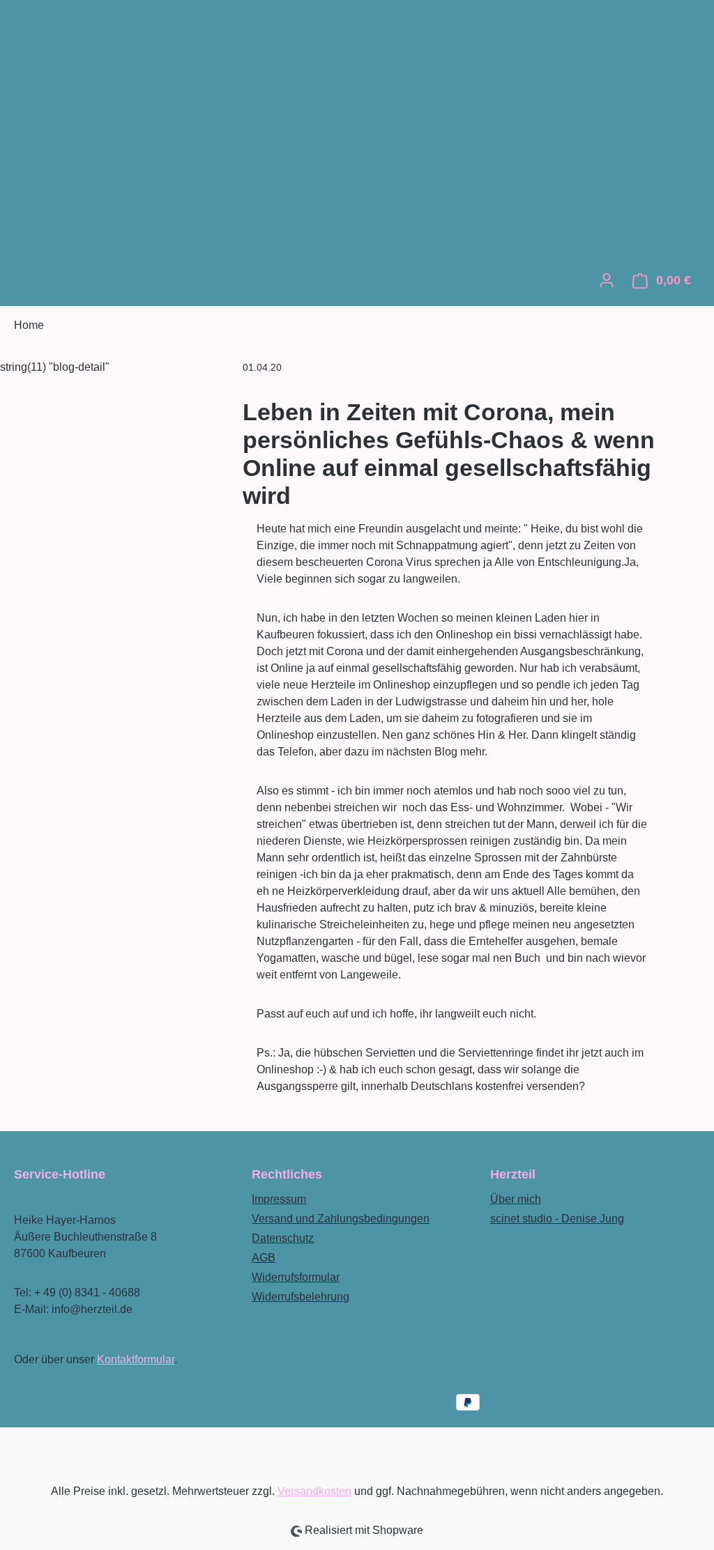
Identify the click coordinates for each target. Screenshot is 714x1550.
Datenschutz (283, 1238)
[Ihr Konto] (606, 280)
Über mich (515, 1199)
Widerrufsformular (296, 1277)
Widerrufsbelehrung (300, 1297)
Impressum (279, 1199)
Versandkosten (314, 1491)
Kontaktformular (135, 1359)
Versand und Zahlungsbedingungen (341, 1219)
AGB (263, 1258)
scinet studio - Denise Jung (557, 1219)
